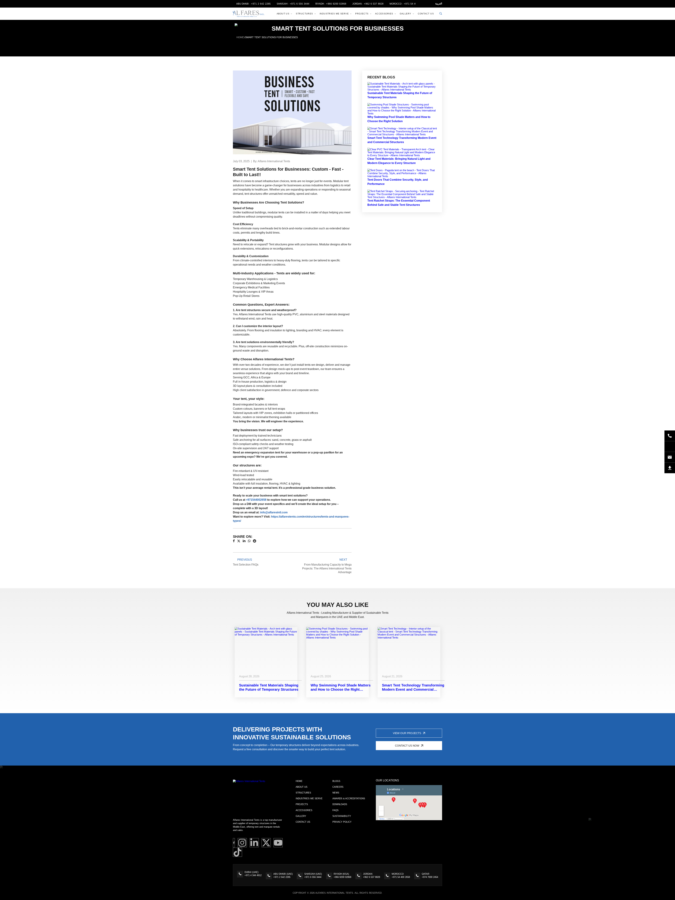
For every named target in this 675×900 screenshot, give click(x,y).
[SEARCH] (440, 13)
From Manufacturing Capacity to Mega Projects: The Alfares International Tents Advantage (327, 566)
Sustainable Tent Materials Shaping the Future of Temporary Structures (268, 687)
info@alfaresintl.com (274, 512)
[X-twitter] (266, 842)
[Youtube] (278, 842)
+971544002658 (256, 499)
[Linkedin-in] (254, 842)
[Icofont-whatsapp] (669, 446)
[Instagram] (242, 842)
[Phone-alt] (669, 435)
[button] (409, 733)
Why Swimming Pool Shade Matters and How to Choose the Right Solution (341, 687)
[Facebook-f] (234, 842)
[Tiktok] (237, 852)
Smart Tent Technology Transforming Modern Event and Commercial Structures (413, 687)
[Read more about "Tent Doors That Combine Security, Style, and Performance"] (402, 176)
